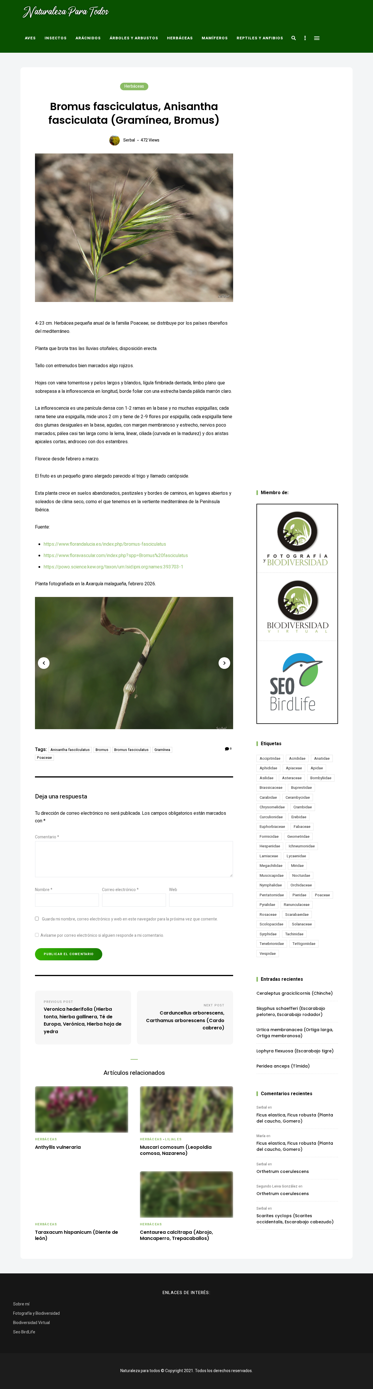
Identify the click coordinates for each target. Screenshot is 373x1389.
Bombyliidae (320, 778)
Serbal (129, 140)
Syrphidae (268, 934)
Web (173, 890)
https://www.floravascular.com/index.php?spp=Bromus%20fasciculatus (116, 555)
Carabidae (268, 797)
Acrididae (297, 758)
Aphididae (268, 768)
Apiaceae (294, 768)
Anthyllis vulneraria (58, 1147)
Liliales (173, 1139)
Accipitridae (270, 758)
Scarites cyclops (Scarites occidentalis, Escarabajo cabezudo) (295, 1219)
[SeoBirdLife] (297, 682)
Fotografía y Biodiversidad (36, 1313)
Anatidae (322, 758)
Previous (44, 663)
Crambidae (302, 807)
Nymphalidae (271, 885)
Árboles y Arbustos (134, 38)
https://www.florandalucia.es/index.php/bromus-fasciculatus (105, 544)
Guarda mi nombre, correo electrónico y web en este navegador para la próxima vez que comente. (130, 919)
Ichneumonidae (302, 846)
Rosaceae (268, 914)
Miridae (297, 865)
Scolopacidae (271, 924)
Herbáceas (180, 38)
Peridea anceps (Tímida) (283, 1066)
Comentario (47, 837)
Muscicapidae (272, 875)
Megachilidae (271, 865)
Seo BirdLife (24, 1332)
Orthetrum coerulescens (282, 1171)
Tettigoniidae (304, 943)
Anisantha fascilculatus (70, 749)
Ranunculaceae (296, 904)
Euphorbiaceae (272, 826)
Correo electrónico (120, 890)
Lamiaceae (269, 856)
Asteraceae (292, 778)
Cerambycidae (298, 797)
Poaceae (44, 757)
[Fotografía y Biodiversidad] (297, 538)
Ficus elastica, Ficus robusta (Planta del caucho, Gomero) (294, 1118)
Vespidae (268, 953)
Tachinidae (294, 934)
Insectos (56, 38)
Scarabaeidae (297, 914)
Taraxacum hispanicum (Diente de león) (76, 1235)
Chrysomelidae (272, 807)
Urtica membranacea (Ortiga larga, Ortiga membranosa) (294, 1033)
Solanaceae (302, 924)
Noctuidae (301, 875)
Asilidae (266, 778)
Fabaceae (302, 826)
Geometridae (298, 836)
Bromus (102, 749)
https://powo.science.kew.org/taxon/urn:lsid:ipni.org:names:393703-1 (113, 566)
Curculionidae (271, 817)
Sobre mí (21, 1304)
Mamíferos (215, 38)
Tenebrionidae (272, 943)
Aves (30, 38)
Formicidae (269, 836)
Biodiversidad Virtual (31, 1323)
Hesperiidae (270, 846)
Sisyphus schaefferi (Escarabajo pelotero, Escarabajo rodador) (290, 1011)
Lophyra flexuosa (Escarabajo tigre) (295, 1051)
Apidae (317, 768)
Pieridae (299, 895)
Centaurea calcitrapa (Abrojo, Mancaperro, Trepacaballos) (176, 1235)
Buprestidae (301, 787)
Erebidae (298, 817)
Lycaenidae (296, 856)
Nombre (43, 890)
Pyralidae (267, 904)
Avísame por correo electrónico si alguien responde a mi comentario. (102, 935)
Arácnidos (88, 38)
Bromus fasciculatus (131, 749)
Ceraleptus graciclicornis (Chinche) (294, 993)
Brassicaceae (271, 787)
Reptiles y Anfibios (260, 38)
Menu (317, 38)
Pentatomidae (272, 895)
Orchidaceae (301, 885)
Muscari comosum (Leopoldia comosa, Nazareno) (176, 1150)
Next (224, 663)
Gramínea (162, 749)
